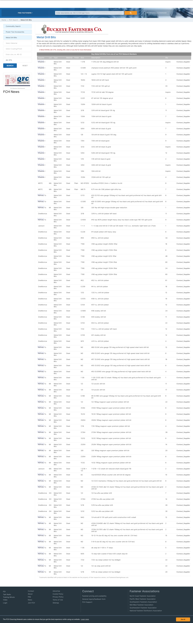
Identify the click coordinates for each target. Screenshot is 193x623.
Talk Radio (7, 594)
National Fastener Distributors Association (146, 611)
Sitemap (56, 603)
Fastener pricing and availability (94, 596)
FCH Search (13, 20)
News (30, 600)
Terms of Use (58, 600)
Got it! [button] (183, 619)
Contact (31, 591)
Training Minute (9, 597)
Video (5, 600)
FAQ (29, 597)
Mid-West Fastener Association (141, 605)
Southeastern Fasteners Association (143, 602)
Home (4, 20)
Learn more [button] (85, 619)
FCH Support (87, 602)
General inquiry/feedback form (93, 599)
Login (5, 603)
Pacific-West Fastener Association (143, 599)
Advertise (56, 591)
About (30, 594)
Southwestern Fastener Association (143, 608)
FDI (4, 592)
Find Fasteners (24, 13)
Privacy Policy (58, 597)
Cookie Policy (58, 594)
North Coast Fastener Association (143, 596)
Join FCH (31, 603)
